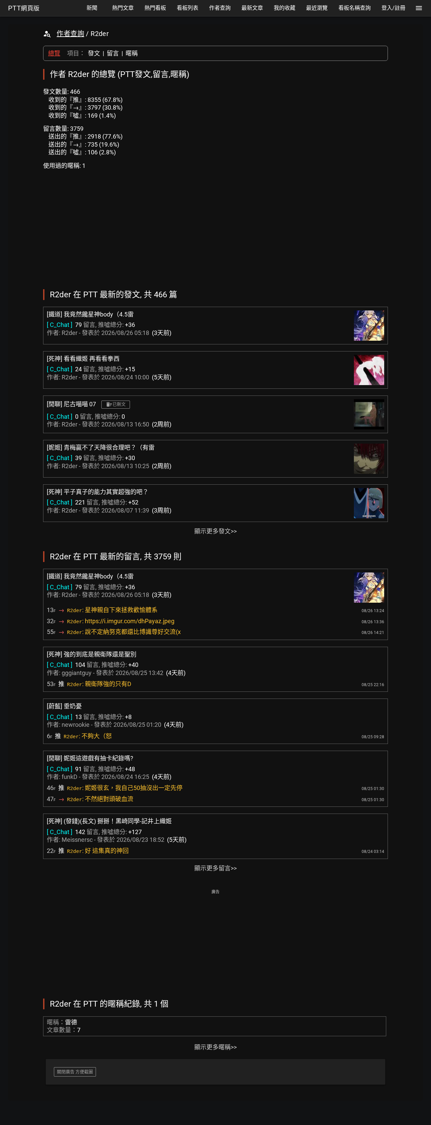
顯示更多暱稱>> (215, 1047)
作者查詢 (70, 34)
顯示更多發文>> (215, 531)
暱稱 (132, 53)
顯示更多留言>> (215, 868)
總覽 (54, 53)
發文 (94, 53)
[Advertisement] (215, 943)
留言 (113, 53)
